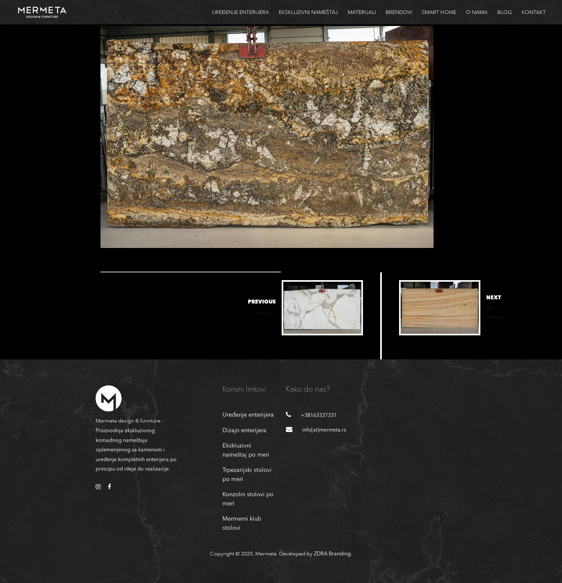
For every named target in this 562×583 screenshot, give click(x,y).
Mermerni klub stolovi (241, 523)
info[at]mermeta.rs (324, 430)
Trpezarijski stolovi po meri (247, 474)
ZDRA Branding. (333, 554)
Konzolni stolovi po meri (248, 499)
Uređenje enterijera (248, 415)
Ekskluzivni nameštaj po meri (245, 450)
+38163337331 (319, 415)
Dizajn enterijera (244, 431)
